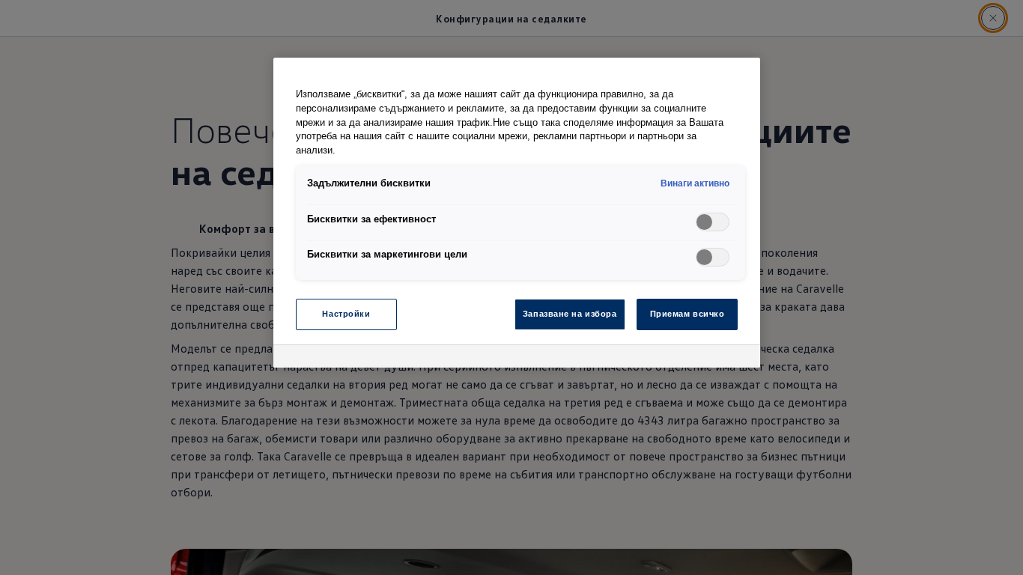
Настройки (346, 313)
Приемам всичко (687, 313)
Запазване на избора (570, 313)
